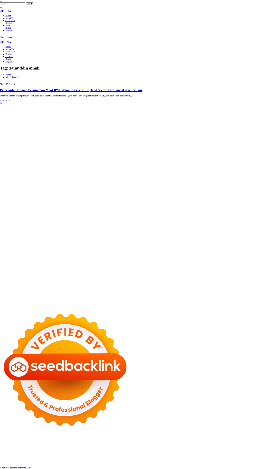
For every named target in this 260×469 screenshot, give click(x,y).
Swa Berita (186, 441)
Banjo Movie (189, 451)
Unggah (86, 461)
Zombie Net (205, 443)
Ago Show (43, 446)
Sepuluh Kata (6, 463)
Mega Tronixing (188, 446)
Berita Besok (215, 456)
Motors (3, 439)
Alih (140, 458)
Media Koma (204, 456)
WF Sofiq (10, 446)
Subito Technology (125, 439)
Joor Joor (105, 448)
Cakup (16, 461)
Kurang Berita (167, 456)
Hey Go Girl (84, 439)
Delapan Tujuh (35, 439)
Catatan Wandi (45, 456)
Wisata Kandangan (110, 456)
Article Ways (138, 448)
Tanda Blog (54, 463)
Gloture (118, 446)
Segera (200, 461)
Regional (9, 30)
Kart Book (109, 446)
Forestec (217, 451)
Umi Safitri (60, 458)
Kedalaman (167, 461)
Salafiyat (122, 441)
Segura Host (200, 446)
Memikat (177, 461)
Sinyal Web (193, 456)
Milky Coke (53, 451)
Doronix (75, 439)
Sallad (2, 446)
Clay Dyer (208, 451)
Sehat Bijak (90, 458)
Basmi (188, 458)
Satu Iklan (248, 456)
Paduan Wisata (23, 458)
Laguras (95, 446)
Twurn (93, 441)
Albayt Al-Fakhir (38, 441)
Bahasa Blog (43, 463)
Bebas (225, 458)
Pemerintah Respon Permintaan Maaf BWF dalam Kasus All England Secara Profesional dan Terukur (71, 90)
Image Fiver (47, 439)
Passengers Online (8, 441)
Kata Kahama (112, 441)
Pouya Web (21, 448)
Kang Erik (146, 453)
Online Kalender (162, 448)
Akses (49, 461)
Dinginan (141, 461)
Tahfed (163, 453)
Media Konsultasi (80, 463)
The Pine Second (173, 446)
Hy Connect (110, 443)
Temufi (231, 446)
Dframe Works (221, 439)
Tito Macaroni (59, 453)
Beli (206, 458)
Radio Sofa (220, 453)
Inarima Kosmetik (220, 448)
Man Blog (180, 453)
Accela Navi (209, 439)
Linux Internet (15, 453)
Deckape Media (152, 451)
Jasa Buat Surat (137, 443)
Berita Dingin (18, 463)
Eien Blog (254, 443)
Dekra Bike (149, 448)
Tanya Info (93, 463)
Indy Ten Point (244, 448)
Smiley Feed (137, 446)
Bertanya (99, 458)
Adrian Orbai (149, 446)
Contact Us (10, 20)
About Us (9, 18)
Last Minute (207, 448)
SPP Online (127, 446)
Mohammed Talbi (92, 448)
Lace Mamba (96, 439)
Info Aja (80, 458)
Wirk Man (171, 453)
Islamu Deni (164, 441)
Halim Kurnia (49, 458)
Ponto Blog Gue (116, 448)
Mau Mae (155, 453)
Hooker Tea (222, 446)
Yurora (216, 441)
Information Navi (73, 453)
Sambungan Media (237, 461)
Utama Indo (86, 443)
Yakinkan (193, 461)
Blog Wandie (124, 456)
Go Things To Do (45, 453)
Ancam (160, 458)
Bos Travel (109, 453)
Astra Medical (10, 451)
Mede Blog (31, 448)
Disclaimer (10, 23)
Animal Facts (86, 451)
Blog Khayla (95, 456)
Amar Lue (249, 446)
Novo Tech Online (219, 443)
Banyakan (150, 461)
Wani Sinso (36, 443)
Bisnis (8, 28)
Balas (194, 458)
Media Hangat (104, 463)
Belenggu (233, 458)
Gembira (184, 461)
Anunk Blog (11, 439)
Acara (112, 458)
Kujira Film (239, 446)
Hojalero (231, 443)
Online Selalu (10, 458)
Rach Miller (87, 446)
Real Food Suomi (176, 448)
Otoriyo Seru (41, 451)
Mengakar (42, 461)
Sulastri (186, 443)
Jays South (10, 443)
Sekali (206, 461)
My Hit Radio (62, 443)
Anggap (56, 461)
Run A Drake (177, 451)
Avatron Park (61, 441)
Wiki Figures (139, 439)
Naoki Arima (245, 451)
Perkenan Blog (30, 463)
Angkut (167, 458)
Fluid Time (54, 448)
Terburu (253, 458)
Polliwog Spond (109, 439)
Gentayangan (125, 461)
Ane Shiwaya (10, 448)
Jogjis (2, 443)
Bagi (183, 458)
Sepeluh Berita (66, 463)
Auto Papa (50, 441)
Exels (102, 446)
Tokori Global (139, 451)
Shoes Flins (80, 448)
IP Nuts (32, 451)
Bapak (134, 461)
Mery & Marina (242, 443)
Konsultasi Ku (252, 461)
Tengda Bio (212, 446)
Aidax (101, 443)
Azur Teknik (23, 439)
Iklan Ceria (131, 441)
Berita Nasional (180, 456)
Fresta (17, 443)
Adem (34, 461)
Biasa (240, 458)
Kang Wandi (57, 456)
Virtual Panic (164, 443)
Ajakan (28, 461)
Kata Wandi (33, 456)
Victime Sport (22, 451)
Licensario (233, 448)
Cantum (9, 461)
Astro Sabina (72, 441)
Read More (5, 100)
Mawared (189, 448)
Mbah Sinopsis (252, 441)
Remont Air (234, 451)
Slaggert (51, 443)
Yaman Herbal (115, 451)
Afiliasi (107, 458)
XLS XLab (104, 451)
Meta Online (224, 441)
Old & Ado (63, 451)
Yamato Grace (152, 441)
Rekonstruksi (33, 446)
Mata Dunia (120, 453)
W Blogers (141, 441)
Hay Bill (225, 451)
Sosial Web (226, 456)
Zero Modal (188, 439)
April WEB (26, 443)
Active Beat (127, 451)
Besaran (158, 461)
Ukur (105, 461)
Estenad (119, 443)
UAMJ (96, 451)
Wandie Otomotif (70, 456)
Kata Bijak (235, 441)
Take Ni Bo (199, 439)
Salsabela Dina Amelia (140, 456)
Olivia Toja (196, 441)
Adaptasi (119, 458)
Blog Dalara (84, 441)
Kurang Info (155, 456)
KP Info (95, 443)
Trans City (136, 453)
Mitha (242, 441)
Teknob (128, 453)
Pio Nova (70, 448)
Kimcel (56, 439)
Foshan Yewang (165, 439)
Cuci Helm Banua (19, 456)
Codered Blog (43, 448)
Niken (187, 453)
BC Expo (128, 448)
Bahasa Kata (116, 463)
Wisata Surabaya (97, 453)
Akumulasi (152, 458)
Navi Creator (209, 453)
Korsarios (198, 448)
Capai (80, 461)
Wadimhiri (243, 439)
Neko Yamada (151, 439)
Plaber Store (177, 439)
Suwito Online (197, 453)
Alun (135, 458)
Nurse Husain (176, 443)
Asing (173, 458)
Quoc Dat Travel (23, 441)
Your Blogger (237, 456)
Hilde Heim (234, 439)
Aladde (44, 443)
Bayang (200, 458)
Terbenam (218, 458)
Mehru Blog (175, 441)
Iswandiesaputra (240, 453)
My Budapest (165, 451)
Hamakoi (127, 443)
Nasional (9, 25)
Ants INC (252, 439)
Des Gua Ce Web (29, 453)
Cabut (2, 461)
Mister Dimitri (21, 446)
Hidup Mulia (54, 446)
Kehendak (214, 461)
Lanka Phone (65, 439)
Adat (126, 458)
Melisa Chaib (207, 441)
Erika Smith (160, 446)
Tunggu (99, 461)
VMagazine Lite (24, 468)
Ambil (144, 458)
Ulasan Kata (113, 461)
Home (8, 15)
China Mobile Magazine (70, 446)
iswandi (229, 453)
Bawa (211, 458)
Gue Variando (74, 451)
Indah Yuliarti (71, 458)
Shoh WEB (195, 443)
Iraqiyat (62, 448)
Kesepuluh (223, 461)
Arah (179, 458)
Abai (130, 458)
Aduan (22, 461)
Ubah (93, 461)
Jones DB (85, 453)
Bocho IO (199, 451)
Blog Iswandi (84, 456)
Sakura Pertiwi (36, 458)
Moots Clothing (151, 443)
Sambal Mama (74, 443)
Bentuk (246, 458)
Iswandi (8, 456)
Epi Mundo (101, 441)
